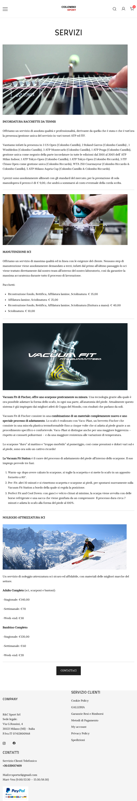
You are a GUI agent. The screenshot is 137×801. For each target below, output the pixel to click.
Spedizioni (78, 740)
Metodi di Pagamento (84, 720)
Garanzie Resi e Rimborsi (87, 713)
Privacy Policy (80, 733)
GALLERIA (78, 707)
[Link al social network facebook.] (14, 743)
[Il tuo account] (123, 9)
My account (78, 726)
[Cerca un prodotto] (114, 8)
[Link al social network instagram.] (4, 743)
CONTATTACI (69, 670)
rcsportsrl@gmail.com (23, 775)
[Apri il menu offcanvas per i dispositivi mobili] (5, 8)
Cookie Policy (80, 700)
